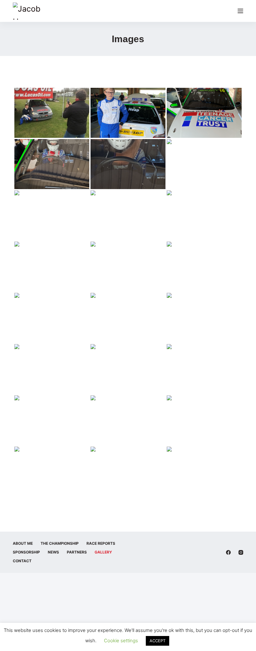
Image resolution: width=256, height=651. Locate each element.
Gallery (103, 552)
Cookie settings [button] (121, 640)
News (53, 552)
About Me (23, 543)
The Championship (60, 543)
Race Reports (100, 543)
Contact (22, 560)
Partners (77, 552)
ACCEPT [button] (157, 640)
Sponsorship (26, 552)
